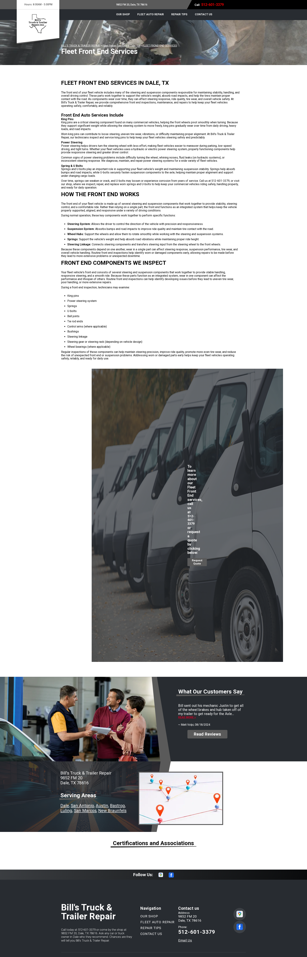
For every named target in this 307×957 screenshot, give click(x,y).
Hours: (38, 4)
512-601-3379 (212, 4)
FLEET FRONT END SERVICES (160, 45)
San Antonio (82, 805)
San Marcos (85, 810)
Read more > (187, 717)
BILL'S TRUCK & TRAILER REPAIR (80, 45)
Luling (66, 810)
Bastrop (117, 805)
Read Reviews (207, 734)
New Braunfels (112, 810)
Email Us (185, 940)
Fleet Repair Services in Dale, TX (121, 45)
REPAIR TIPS (179, 14)
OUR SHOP (123, 14)
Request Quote (197, 562)
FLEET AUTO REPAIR (150, 14)
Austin (102, 805)
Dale (64, 805)
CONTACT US (203, 14)
